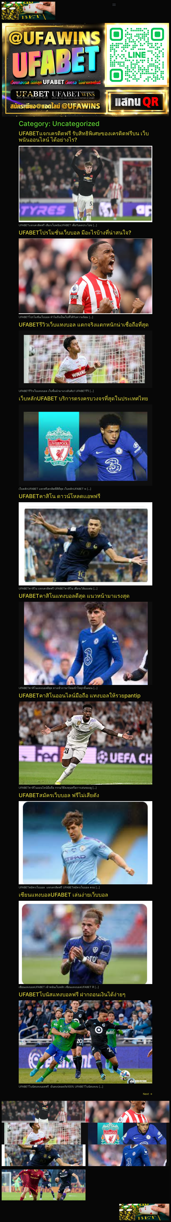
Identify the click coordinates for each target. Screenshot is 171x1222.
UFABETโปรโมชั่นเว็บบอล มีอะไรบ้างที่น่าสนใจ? (75, 232)
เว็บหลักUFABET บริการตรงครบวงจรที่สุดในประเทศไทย (83, 398)
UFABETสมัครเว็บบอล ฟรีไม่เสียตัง (59, 795)
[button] (114, 4)
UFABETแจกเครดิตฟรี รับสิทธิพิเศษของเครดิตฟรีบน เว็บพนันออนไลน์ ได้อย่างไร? (84, 136)
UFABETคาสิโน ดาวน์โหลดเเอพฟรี (59, 496)
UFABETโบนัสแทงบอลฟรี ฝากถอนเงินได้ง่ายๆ (72, 994)
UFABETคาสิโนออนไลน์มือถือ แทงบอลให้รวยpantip (80, 695)
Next (147, 1094)
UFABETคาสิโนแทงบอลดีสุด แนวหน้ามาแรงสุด (74, 596)
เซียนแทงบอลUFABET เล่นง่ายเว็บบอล (63, 894)
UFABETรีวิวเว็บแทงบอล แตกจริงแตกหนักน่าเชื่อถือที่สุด (84, 324)
